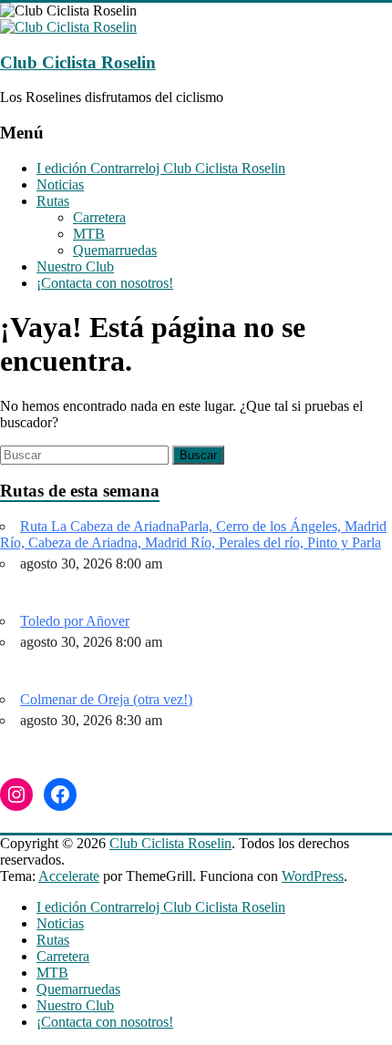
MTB (89, 233)
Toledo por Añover (74, 621)
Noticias (60, 184)
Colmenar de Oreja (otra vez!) (106, 699)
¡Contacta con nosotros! (104, 283)
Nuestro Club (75, 266)
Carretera (99, 217)
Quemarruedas (115, 250)
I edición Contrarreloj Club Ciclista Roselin (160, 168)
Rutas (52, 201)
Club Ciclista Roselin (78, 62)
